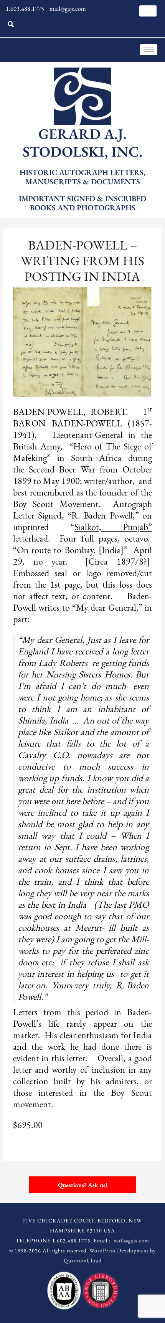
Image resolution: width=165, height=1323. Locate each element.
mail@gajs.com (131, 1240)
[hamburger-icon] (148, 11)
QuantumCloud (83, 1260)
